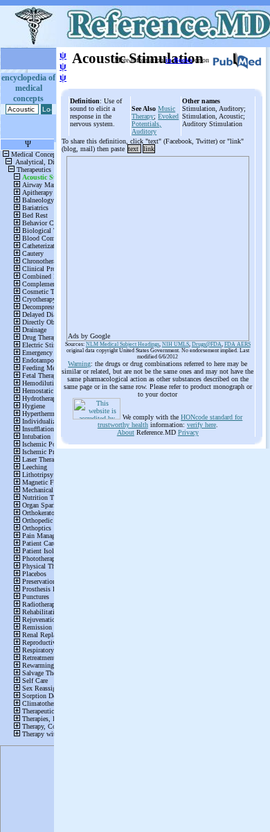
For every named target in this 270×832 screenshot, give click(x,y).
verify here (201, 424)
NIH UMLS (175, 344)
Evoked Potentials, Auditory (155, 123)
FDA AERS (237, 344)
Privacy (188, 432)
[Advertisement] (158, 244)
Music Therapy (153, 112)
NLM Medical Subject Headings (122, 344)
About (125, 432)
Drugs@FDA (207, 344)
